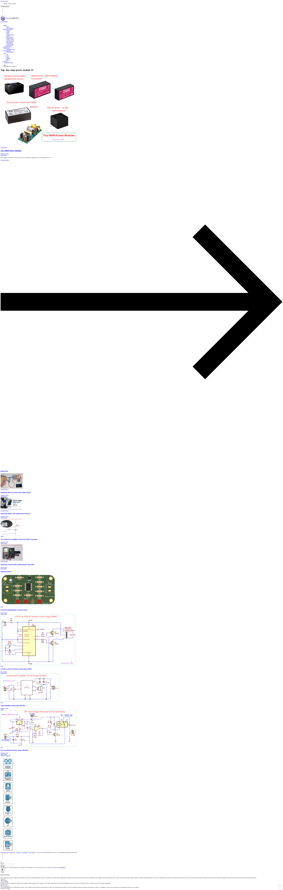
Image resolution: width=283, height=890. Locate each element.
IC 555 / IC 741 (10, 40)
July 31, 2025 (4, 612)
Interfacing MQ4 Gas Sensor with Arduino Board (16, 492)
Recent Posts (4, 471)
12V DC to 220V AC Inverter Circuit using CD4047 (16, 669)
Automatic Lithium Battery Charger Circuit (14, 610)
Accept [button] (58, 867)
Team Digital (4, 496)
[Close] (1, 861)
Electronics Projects (8, 29)
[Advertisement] (45, 457)
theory (7, 57)
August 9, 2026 (4, 542)
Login (2, 21)
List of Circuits (9, 41)
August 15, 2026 (4, 495)
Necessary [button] (3, 879)
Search (2, 863)
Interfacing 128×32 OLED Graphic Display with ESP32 (17, 564)
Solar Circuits (9, 45)
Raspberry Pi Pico (10, 49)
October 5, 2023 (4, 753)
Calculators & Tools (8, 62)
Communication (10, 34)
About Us (18, 852)
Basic (7, 33)
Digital (8, 36)
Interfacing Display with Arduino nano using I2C (15, 513)
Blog (7, 60)
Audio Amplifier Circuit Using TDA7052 (13, 705)
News (7, 26)
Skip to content (4, 1)
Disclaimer (24, 852)
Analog (8, 30)
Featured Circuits (6, 571)
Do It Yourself (9, 37)
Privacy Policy (32, 852)
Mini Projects (9, 42)
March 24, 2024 (4, 708)
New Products (9, 28)
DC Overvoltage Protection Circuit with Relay (14, 750)
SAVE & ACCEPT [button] (5, 888)
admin (2, 709)
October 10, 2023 (5, 153)
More (5, 53)
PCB (7, 56)
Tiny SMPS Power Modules (11, 151)
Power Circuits (9, 44)
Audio (7, 32)
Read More (63, 867)
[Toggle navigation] (1, 23)
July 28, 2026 (4, 567)
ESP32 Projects (10, 52)
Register (6, 21)
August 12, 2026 (4, 516)
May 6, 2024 (4, 671)
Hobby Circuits (10, 38)
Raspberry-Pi (7, 48)
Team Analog (4, 155)
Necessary (4, 880)
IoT (7, 54)
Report (5, 25)
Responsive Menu (5, 6)
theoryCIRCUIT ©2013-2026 (8, 852)
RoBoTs (8, 58)
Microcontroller (7, 50)
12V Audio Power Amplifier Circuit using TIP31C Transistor (19, 539)
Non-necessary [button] (4, 884)
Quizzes (5, 61)
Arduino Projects (7, 46)
